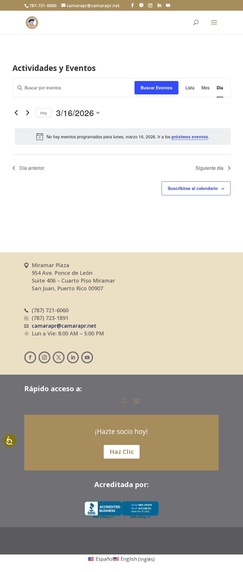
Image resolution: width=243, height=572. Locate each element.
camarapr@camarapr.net (64, 325)
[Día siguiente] (27, 112)
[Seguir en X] (59, 357)
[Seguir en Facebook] (30, 357)
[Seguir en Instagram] (44, 357)
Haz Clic (122, 452)
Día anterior (32, 167)
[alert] (123, 136)
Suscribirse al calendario (193, 188)
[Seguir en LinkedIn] (73, 357)
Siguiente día (209, 167)
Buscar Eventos (156, 88)
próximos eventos (190, 137)
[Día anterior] (16, 112)
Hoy (43, 112)
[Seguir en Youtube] (87, 357)
